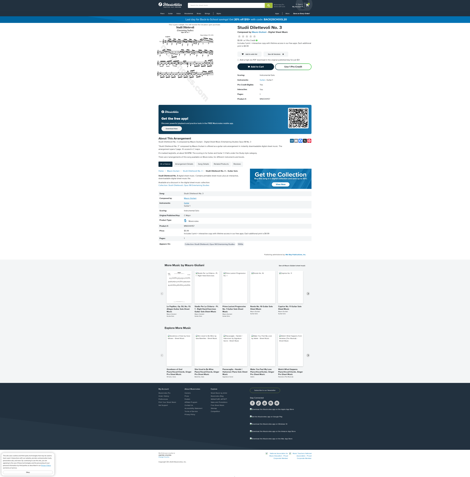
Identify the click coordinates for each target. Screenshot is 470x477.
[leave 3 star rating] (247, 36)
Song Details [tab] (203, 164)
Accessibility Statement (193, 408)
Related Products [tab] (221, 164)
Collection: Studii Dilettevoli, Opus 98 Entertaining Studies (184, 185)
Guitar (170, 13)
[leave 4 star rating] (251, 36)
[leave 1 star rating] (239, 36)
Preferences (163, 399)
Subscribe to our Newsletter (265, 390)
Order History (164, 396)
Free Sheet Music (217, 405)
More (288, 14)
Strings (207, 13)
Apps (277, 13)
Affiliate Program (191, 402)
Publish (187, 399)
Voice (178, 13)
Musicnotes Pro (279, 4)
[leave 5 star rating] (254, 36)
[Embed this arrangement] (292, 141)
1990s (240, 244)
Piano (162, 13)
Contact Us (189, 405)
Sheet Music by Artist (219, 393)
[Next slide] (308, 293)
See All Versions (274, 54)
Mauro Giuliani (259, 32)
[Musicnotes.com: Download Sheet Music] (170, 5)
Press (187, 396)
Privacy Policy (190, 414)
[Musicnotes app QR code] (298, 119)
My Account (297, 6)
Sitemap (214, 408)
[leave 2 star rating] (243, 36)
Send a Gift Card (279, 6)
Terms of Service (191, 411)
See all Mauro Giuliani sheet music (292, 266)
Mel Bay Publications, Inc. (296, 255)
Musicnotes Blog (217, 396)
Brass (199, 13)
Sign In (300, 4)
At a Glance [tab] (165, 164)
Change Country (164, 457)
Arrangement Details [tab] (184, 164)
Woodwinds (188, 13)
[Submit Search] (268, 5)
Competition (215, 411)
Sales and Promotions (219, 402)
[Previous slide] (162, 293)
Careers (188, 393)
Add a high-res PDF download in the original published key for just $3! (270, 60)
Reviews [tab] (237, 164)
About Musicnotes (192, 389)
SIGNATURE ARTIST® (219, 399)
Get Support (163, 405)
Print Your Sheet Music (167, 402)
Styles (219, 13)
